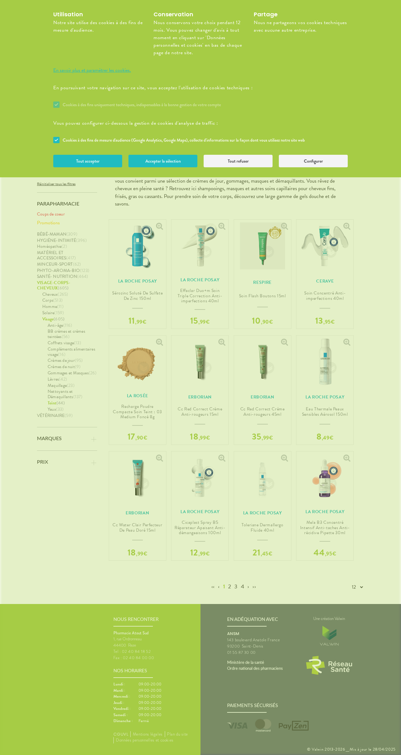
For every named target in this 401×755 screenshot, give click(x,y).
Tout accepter (88, 161)
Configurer (313, 161)
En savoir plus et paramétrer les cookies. (92, 70)
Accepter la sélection (163, 161)
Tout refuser (238, 161)
